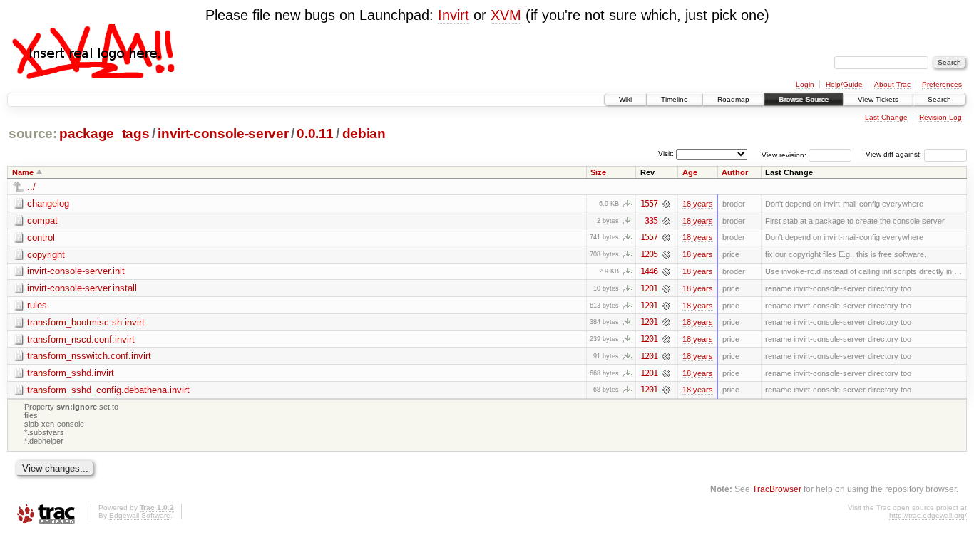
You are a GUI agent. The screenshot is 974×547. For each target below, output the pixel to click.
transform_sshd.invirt (70, 373)
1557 (648, 204)
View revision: (784, 154)
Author (735, 172)
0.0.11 (315, 133)
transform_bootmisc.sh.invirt (86, 322)
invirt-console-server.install (82, 288)
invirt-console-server (223, 133)
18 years (697, 203)
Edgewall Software (139, 515)
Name (23, 172)
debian (364, 133)
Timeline (674, 99)
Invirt (453, 15)
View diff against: (895, 154)
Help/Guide (844, 84)
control (41, 237)
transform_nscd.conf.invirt (81, 339)
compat (42, 220)
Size (598, 172)
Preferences (942, 84)
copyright (46, 254)
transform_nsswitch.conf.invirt (89, 355)
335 (651, 221)
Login (805, 84)
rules (37, 305)
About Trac (892, 84)
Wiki (625, 99)
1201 (648, 288)
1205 (648, 254)
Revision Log (940, 117)
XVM (506, 15)
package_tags (104, 133)
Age (689, 172)
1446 (648, 271)
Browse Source (804, 99)
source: (33, 133)
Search (939, 99)
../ (31, 187)
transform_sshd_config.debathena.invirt (108, 390)
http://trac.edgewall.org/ (928, 515)
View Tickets (878, 99)
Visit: (666, 153)
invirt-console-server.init (76, 271)
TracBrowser (776, 489)
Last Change (886, 117)
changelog (48, 203)
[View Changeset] (666, 204)
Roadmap (733, 99)
